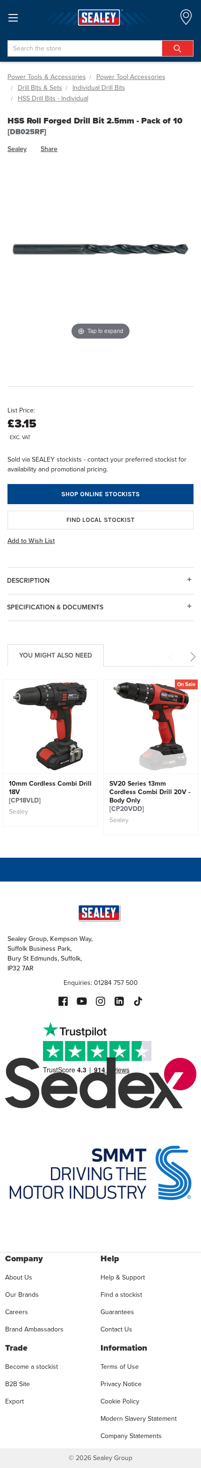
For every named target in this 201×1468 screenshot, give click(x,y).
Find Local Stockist (100, 520)
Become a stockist (31, 1367)
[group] (50, 753)
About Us (18, 1277)
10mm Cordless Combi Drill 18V (50, 792)
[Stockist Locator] (186, 20)
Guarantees (117, 1312)
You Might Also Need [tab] (55, 655)
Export (14, 1401)
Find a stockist (121, 1295)
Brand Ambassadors (34, 1329)
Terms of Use (119, 1367)
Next (191, 656)
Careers (16, 1312)
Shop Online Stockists (100, 494)
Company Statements (131, 1436)
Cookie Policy (119, 1401)
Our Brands (22, 1295)
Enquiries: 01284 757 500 (101, 983)
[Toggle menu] (13, 17)
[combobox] (100, 48)
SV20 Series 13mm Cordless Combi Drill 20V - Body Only (149, 796)
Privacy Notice (121, 1384)
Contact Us (116, 1329)
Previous (172, 656)
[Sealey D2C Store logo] (100, 17)
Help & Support (122, 1277)
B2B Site (17, 1384)
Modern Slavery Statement (138, 1419)
